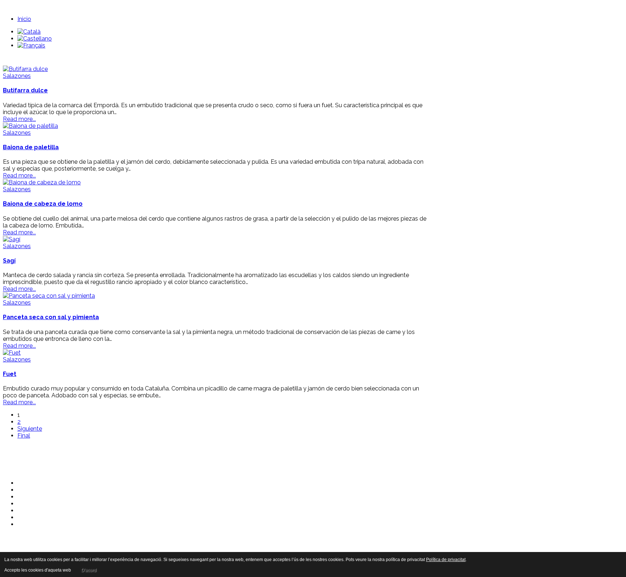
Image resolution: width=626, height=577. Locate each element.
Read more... (19, 119)
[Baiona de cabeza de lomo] (42, 182)
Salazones (17, 75)
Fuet (9, 374)
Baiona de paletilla (31, 147)
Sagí (9, 260)
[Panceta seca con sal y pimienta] (49, 295)
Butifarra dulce (25, 90)
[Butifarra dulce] (25, 69)
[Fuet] (12, 352)
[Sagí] (11, 239)
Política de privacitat (446, 559)
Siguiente (29, 428)
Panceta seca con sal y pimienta (51, 317)
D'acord (88, 570)
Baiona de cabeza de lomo (43, 203)
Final (23, 435)
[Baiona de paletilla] (30, 125)
